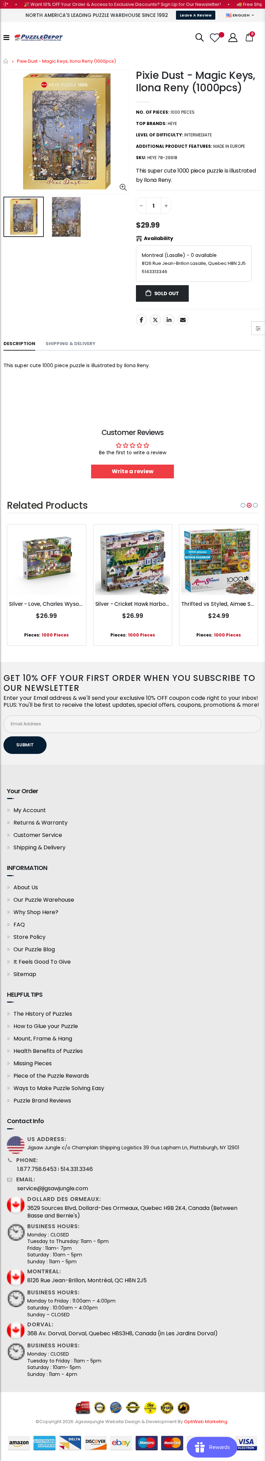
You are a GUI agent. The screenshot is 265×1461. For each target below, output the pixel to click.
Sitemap (24, 974)
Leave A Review (196, 15)
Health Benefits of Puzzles (48, 1051)
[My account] (233, 37)
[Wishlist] (215, 37)
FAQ (19, 925)
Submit (25, 745)
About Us (25, 887)
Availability (158, 238)
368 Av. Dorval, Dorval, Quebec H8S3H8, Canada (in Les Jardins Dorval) (122, 1333)
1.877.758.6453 (37, 1169)
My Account (29, 810)
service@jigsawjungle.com (52, 1188)
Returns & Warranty (40, 823)
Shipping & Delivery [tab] (71, 343)
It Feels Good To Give (42, 962)
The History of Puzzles (42, 1014)
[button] (243, 505)
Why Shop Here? (35, 912)
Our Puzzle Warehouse (43, 900)
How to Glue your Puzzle (45, 1026)
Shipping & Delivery (39, 847)
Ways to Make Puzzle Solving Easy (58, 1088)
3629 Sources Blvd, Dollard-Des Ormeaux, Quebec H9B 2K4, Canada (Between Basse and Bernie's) (132, 1212)
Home (6, 61)
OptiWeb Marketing (206, 1421)
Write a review (133, 471)
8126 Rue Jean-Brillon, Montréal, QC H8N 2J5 (87, 1280)
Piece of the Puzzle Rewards (51, 1076)
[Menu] (6, 37)
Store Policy (29, 937)
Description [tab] (19, 343)
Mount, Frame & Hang (42, 1039)
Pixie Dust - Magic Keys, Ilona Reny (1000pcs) (195, 81)
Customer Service (37, 835)
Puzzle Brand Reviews (42, 1101)
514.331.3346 (76, 1169)
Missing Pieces (32, 1063)
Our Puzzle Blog (34, 949)
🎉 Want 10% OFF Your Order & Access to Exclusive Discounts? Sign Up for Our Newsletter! (108, 4)
